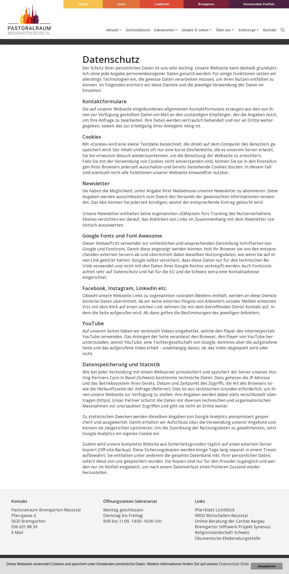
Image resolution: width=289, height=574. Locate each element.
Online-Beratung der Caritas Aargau (230, 521)
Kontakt (269, 29)
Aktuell (112, 29)
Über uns (223, 29)
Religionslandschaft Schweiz (222, 532)
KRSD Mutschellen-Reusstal (221, 515)
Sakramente (164, 29)
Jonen (121, 4)
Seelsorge (247, 29)
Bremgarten (206, 4)
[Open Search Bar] (282, 29)
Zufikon (83, 4)
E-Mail (17, 532)
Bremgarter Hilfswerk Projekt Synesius (232, 526)
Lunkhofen (161, 4)
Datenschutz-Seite (234, 564)
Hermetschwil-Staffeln (258, 4)
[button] (7, 568)
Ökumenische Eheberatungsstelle (227, 538)
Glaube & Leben (195, 29)
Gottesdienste (138, 29)
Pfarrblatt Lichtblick (215, 509)
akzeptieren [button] (267, 566)
